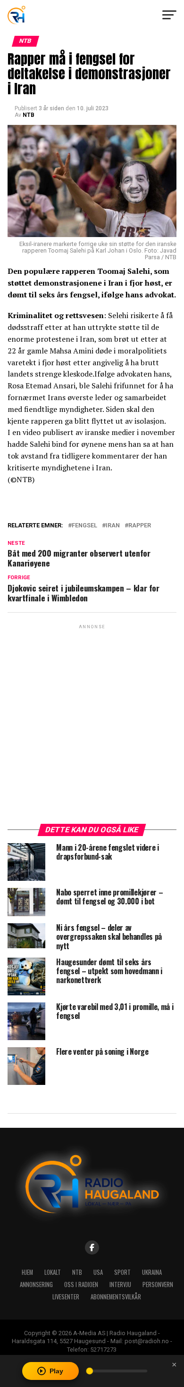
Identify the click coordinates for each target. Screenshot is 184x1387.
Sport (122, 1272)
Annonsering (36, 1284)
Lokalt (52, 1272)
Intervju (120, 1284)
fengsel (84, 526)
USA (98, 1272)
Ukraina (152, 1272)
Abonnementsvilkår (116, 1296)
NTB (28, 115)
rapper (139, 526)
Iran (113, 526)
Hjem (27, 1272)
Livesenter (65, 1296)
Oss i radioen (81, 1284)
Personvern (157, 1284)
